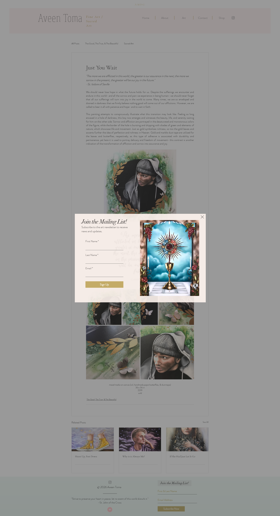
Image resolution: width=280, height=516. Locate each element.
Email (88, 268)
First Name (91, 241)
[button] (202, 217)
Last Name (91, 255)
